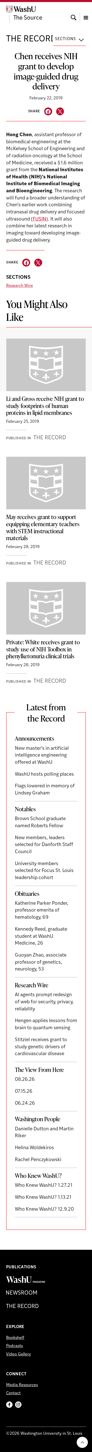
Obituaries (27, 893)
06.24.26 (25, 1103)
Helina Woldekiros (34, 1148)
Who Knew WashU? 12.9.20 (44, 1209)
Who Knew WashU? (38, 1176)
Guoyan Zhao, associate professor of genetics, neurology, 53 (40, 962)
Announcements (34, 738)
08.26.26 (25, 1079)
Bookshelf (15, 1338)
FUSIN (39, 219)
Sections (65, 39)
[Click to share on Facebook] (48, 111)
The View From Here (39, 1070)
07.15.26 (23, 1091)
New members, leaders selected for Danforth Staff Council (44, 845)
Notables (25, 809)
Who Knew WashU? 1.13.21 (43, 1197)
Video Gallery (18, 1354)
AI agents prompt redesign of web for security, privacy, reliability (44, 1002)
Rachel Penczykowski (38, 1160)
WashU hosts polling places (44, 774)
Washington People (37, 1119)
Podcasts (14, 1346)
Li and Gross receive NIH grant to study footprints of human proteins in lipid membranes (45, 406)
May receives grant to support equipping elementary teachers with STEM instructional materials (42, 527)
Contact (13, 1393)
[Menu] (86, 13)
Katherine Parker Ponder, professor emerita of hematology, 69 (41, 910)
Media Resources (22, 1385)
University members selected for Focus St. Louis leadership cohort (44, 871)
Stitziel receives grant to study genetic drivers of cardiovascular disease (41, 1047)
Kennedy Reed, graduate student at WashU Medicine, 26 (41, 936)
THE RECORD (31, 39)
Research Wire (19, 286)
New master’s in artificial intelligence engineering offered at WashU (42, 755)
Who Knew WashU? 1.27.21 (43, 1185)
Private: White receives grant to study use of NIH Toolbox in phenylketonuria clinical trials (43, 649)
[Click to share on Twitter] (60, 111)
